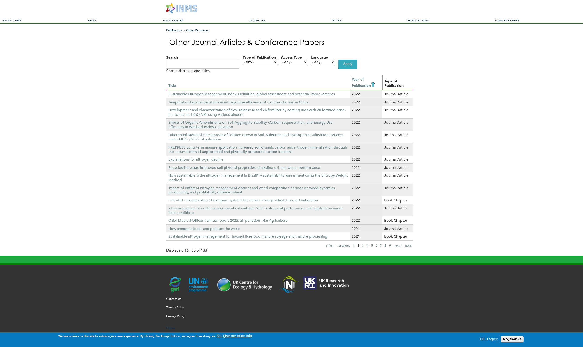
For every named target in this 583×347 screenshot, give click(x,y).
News (92, 20)
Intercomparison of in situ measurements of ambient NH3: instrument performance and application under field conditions (255, 210)
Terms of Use (175, 307)
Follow (170, 328)
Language (319, 57)
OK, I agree (489, 339)
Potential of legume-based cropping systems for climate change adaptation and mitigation (243, 200)
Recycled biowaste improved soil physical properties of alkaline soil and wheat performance (244, 167)
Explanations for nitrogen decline (195, 159)
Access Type (291, 57)
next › (397, 245)
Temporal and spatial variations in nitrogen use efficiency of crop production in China (238, 102)
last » (408, 245)
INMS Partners (507, 20)
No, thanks (512, 339)
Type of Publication (259, 57)
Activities (257, 20)
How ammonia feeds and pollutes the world (204, 228)
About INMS (12, 20)
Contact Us (173, 299)
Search (172, 57)
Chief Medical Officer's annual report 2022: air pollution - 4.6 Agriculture (228, 220)
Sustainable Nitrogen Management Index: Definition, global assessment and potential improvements (251, 94)
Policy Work (173, 20)
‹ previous (343, 245)
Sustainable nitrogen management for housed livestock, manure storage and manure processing (247, 236)
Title (172, 85)
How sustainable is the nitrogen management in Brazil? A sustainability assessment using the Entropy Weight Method (258, 177)
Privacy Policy (175, 316)
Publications (418, 20)
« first (330, 245)
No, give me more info (234, 336)
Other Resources (197, 30)
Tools (336, 20)
